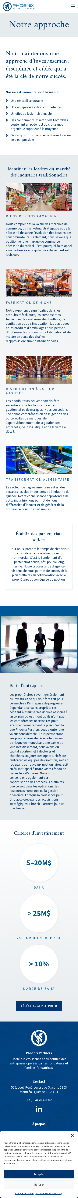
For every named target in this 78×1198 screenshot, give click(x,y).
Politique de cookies (24, 1193)
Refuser (39, 1184)
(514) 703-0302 (41, 1100)
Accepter (39, 1174)
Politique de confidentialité (49, 1193)
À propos (38, 1124)
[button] (72, 1135)
